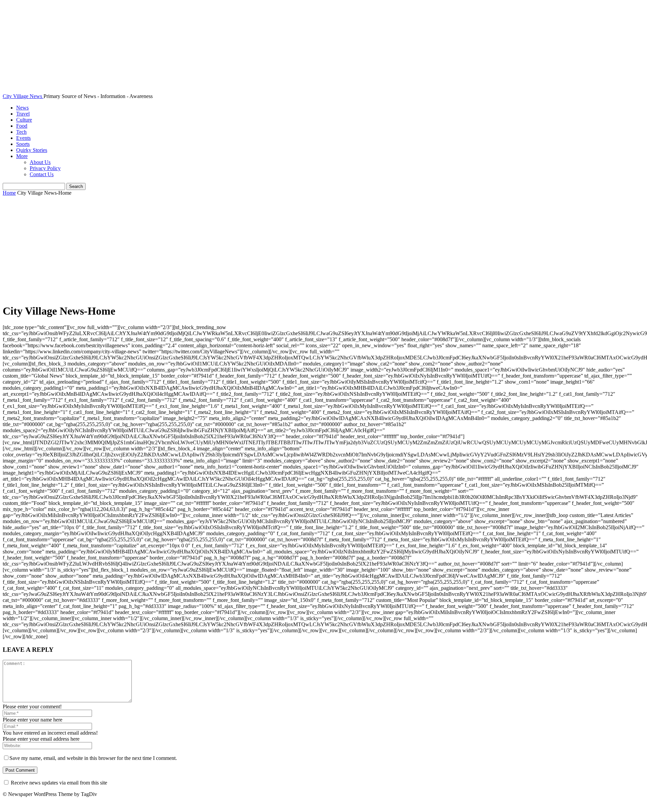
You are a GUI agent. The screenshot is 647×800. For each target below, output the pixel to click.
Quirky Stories (31, 150)
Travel (23, 114)
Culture (24, 120)
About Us (40, 162)
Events (23, 138)
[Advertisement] (323, 250)
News (22, 107)
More (22, 156)
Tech (21, 132)
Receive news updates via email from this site (58, 783)
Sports (23, 144)
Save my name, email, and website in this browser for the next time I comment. (93, 758)
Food (21, 126)
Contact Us (42, 174)
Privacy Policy (45, 168)
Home (9, 193)
